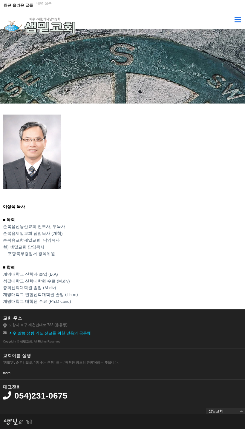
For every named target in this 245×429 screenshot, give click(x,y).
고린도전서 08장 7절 (53, 9)
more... (8, 373)
